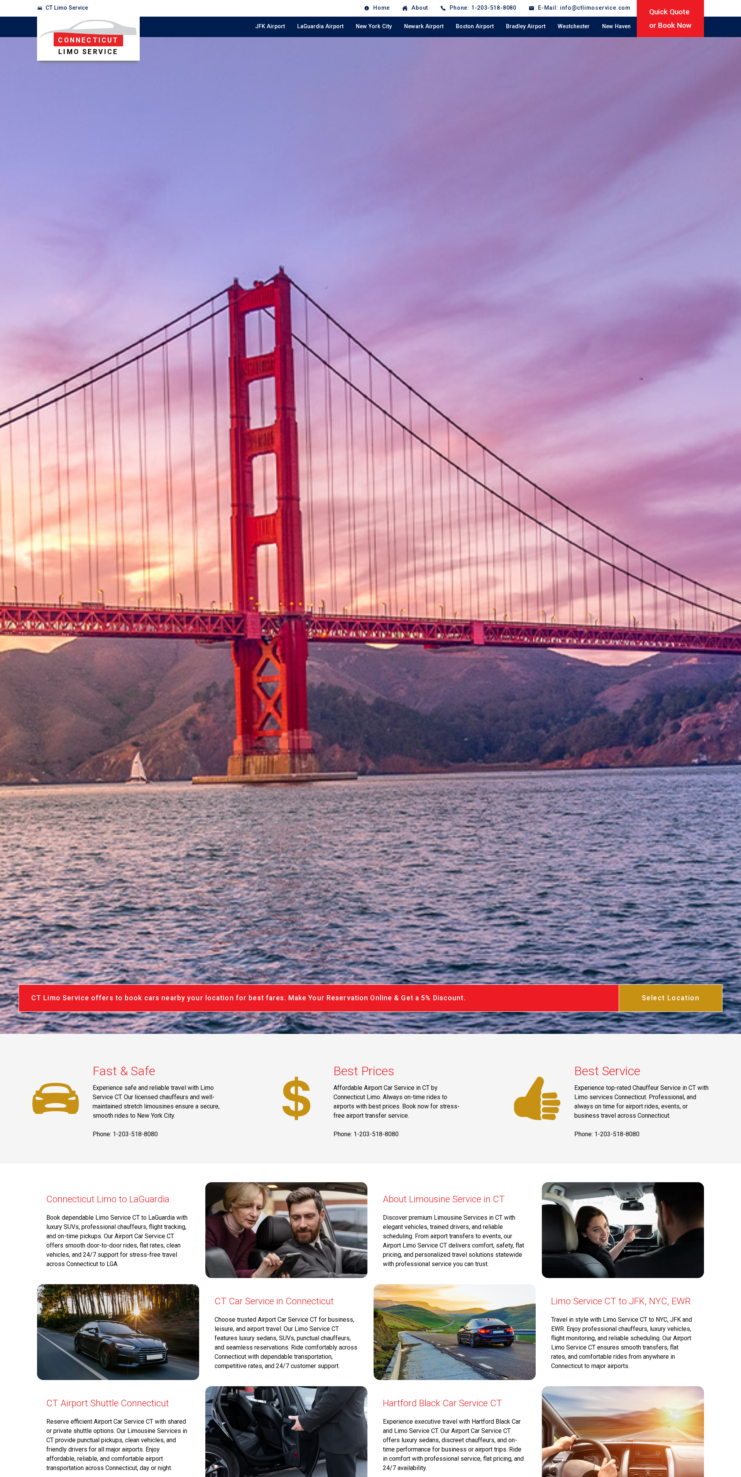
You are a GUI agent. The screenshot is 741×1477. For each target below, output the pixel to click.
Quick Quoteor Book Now (670, 18)
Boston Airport (475, 26)
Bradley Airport (525, 26)
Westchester (574, 26)
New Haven (616, 26)
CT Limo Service (67, 8)
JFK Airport (270, 26)
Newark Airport (423, 26)
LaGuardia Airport (320, 26)
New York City (374, 26)
